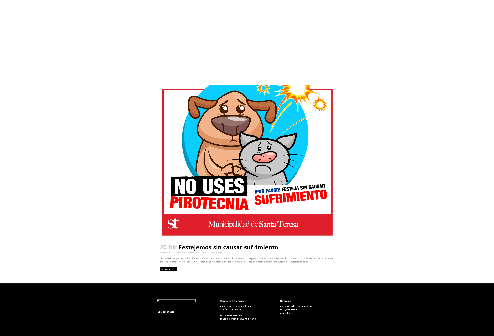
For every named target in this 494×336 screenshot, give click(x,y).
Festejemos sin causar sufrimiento (228, 247)
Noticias (182, 252)
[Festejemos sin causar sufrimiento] (247, 163)
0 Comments (216, 252)
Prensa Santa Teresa (199, 252)
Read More (168, 269)
